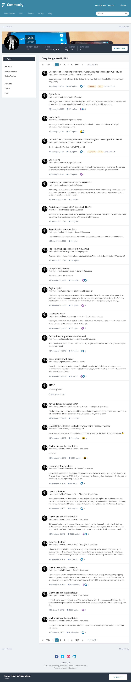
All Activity (8, 59)
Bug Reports (82, 251)
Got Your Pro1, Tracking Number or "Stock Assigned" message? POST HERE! (85, 71)
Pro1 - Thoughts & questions (91, 316)
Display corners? (57, 313)
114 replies (74, 438)
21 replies (74, 199)
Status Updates (11, 71)
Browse (31, 13)
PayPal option (55, 288)
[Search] (126, 14)
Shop (50, 13)
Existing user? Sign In (104, 5)
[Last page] (82, 64)
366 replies (74, 260)
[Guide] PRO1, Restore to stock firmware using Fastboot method (79, 426)
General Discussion (84, 74)
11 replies (73, 508)
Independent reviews (59, 268)
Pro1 (21, 13)
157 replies (72, 109)
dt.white (64, 185)
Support (78, 97)
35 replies (73, 483)
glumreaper (66, 316)
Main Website (9, 13)
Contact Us (65, 662)
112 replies (74, 418)
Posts (7, 93)
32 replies (74, 351)
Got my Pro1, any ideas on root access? (67, 336)
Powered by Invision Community (65, 668)
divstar (64, 97)
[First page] (42, 64)
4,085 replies (75, 458)
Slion (63, 494)
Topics (7, 88)
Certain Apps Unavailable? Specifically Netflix (70, 182)
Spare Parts (54, 94)
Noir (50, 74)
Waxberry (65, 251)
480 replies (72, 86)
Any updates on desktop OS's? (63, 403)
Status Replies (10, 76)
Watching (65, 291)
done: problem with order (61, 359)
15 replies (74, 305)
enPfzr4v (65, 468)
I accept (119, 677)
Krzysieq (64, 74)
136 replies (74, 280)
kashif (63, 232)
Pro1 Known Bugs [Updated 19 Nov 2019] (69, 248)
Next (77, 65)
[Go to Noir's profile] (44, 73)
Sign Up (123, 5)
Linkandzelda (66, 339)
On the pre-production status (63, 446)
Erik (62, 448)
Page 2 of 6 (92, 65)
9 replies (73, 241)
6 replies (73, 376)
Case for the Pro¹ (57, 491)
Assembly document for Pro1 (63, 229)
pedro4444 (65, 361)
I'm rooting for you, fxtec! (61, 466)
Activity (40, 13)
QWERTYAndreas (68, 406)
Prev (48, 65)
